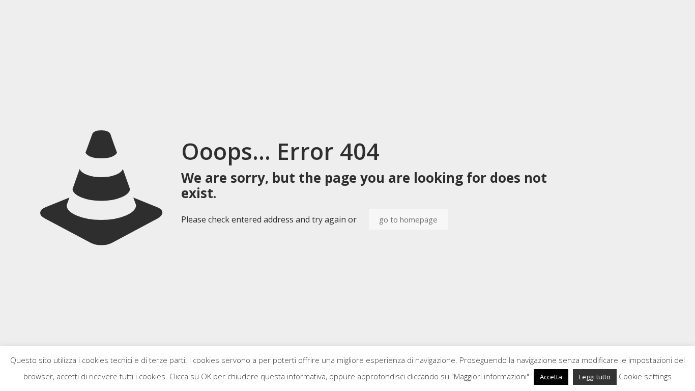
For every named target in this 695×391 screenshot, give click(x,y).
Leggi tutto (595, 376)
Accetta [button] (551, 376)
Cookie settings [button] (645, 376)
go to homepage (408, 219)
